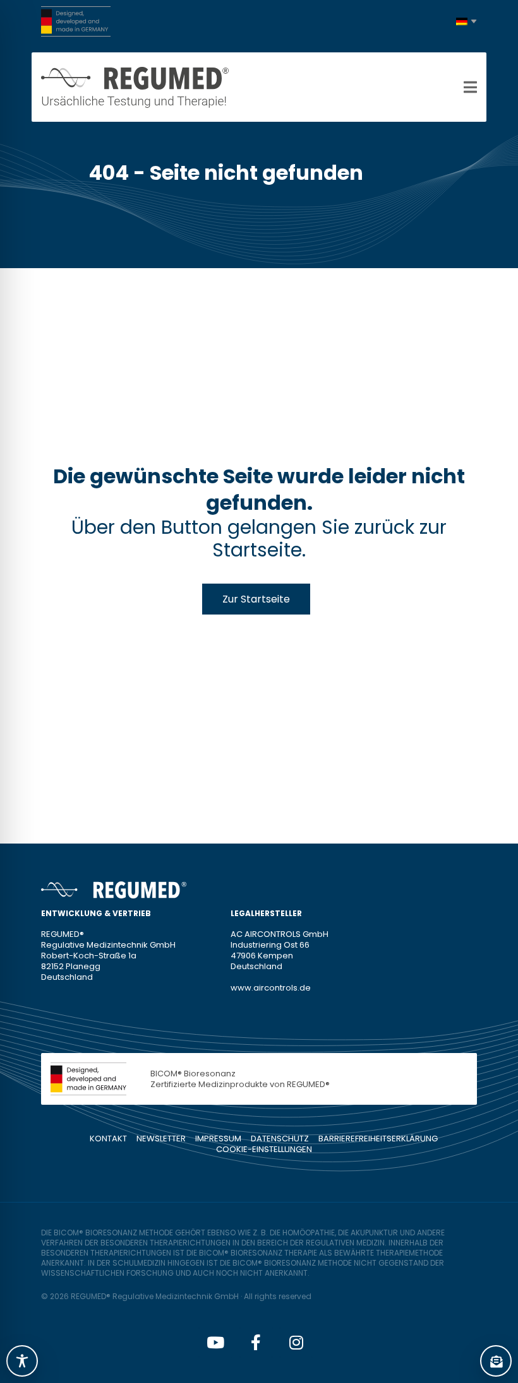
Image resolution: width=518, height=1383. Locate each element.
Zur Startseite (256, 599)
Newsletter (161, 1138)
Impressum (218, 1138)
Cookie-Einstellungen (264, 1149)
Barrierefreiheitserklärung (378, 1138)
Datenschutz (280, 1138)
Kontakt (108, 1138)
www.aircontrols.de (271, 988)
